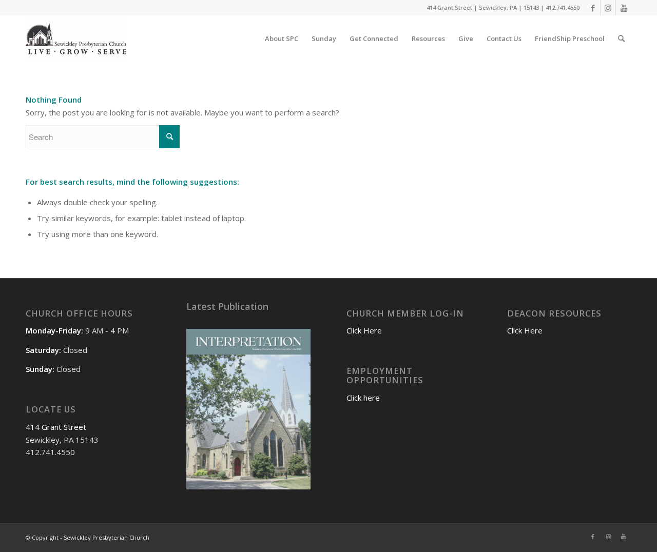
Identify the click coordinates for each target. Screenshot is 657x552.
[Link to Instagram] (608, 7)
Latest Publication (227, 306)
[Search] (621, 38)
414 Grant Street (56, 427)
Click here (363, 397)
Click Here (364, 330)
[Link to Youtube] (623, 7)
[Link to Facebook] (592, 7)
